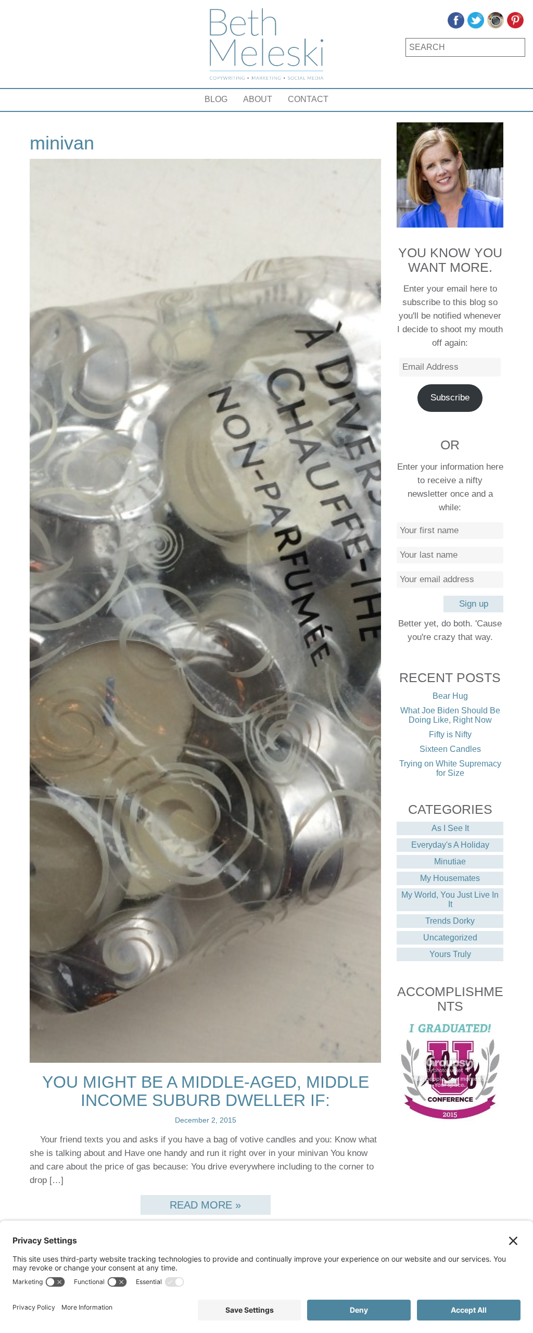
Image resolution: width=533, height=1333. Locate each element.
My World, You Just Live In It (450, 899)
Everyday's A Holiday (450, 844)
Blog (216, 99)
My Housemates (450, 878)
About (257, 99)
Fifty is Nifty (450, 734)
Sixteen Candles (450, 749)
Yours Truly (450, 954)
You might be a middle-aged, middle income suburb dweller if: (205, 1091)
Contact (308, 99)
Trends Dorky (450, 920)
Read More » (205, 1205)
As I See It (450, 828)
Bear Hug (450, 695)
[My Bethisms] (266, 44)
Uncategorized (450, 937)
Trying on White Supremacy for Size (450, 768)
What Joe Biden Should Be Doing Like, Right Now (450, 715)
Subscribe (449, 398)
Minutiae (450, 861)
